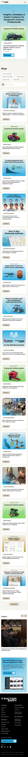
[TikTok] (5, 747)
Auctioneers (18, 725)
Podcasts (3, 724)
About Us (3, 707)
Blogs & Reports (5, 731)
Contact (3, 714)
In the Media (4, 733)
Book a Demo (4, 716)
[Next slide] (25, 615)
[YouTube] (2, 747)
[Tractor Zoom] (8, 699)
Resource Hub (5, 722)
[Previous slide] (22, 615)
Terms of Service (4, 754)
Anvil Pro (17, 710)
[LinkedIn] (10, 747)
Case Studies (4, 729)
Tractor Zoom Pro (19, 707)
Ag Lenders (18, 722)
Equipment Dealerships (18, 720)
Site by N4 (21, 754)
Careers (3, 712)
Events (3, 726)
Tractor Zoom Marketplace (18, 713)
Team (2, 710)
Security (16, 754)
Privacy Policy (11, 754)
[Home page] (5, 2)
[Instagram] (7, 747)
